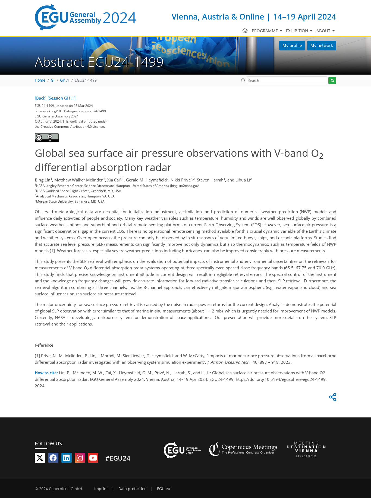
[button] (243, 80)
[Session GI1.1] (62, 98)
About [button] (323, 30)
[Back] (40, 98)
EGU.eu (163, 488)
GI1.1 (64, 80)
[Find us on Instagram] (80, 459)
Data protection (132, 488)
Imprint (101, 488)
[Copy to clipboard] (332, 398)
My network (321, 45)
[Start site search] (332, 80)
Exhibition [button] (297, 30)
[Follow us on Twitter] (40, 459)
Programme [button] (265, 30)
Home (40, 80)
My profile (292, 45)
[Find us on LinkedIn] (66, 459)
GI (53, 80)
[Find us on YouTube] (93, 459)
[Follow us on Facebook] (53, 459)
